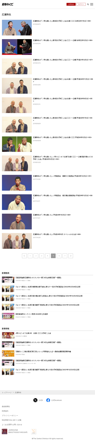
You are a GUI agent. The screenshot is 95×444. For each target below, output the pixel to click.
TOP (91, 440)
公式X (41, 400)
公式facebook (56, 400)
